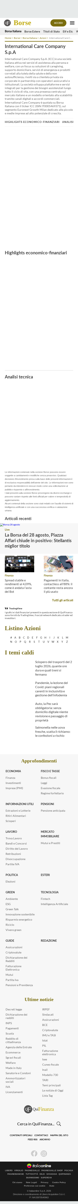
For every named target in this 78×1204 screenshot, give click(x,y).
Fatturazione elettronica (50, 1052)
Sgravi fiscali (13, 1057)
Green (10, 892)
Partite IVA (12, 864)
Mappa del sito (59, 1135)
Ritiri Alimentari (16, 815)
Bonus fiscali (48, 777)
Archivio (45, 1139)
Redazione (49, 940)
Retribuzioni (13, 853)
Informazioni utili (20, 804)
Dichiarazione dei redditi (16, 1016)
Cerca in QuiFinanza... (35, 1123)
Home (8, 37)
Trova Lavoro (14, 838)
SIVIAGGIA (51, 1174)
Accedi (58, 23)
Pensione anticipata (53, 810)
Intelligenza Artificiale (54, 904)
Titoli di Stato (51, 31)
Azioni (43, 37)
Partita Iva (12, 980)
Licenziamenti (14, 1092)
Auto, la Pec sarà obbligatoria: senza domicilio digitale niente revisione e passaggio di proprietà (51, 712)
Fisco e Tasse (50, 771)
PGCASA (68, 1171)
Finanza (9, 575)
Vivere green (13, 930)
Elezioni (10, 881)
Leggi (44, 783)
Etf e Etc (68, 31)
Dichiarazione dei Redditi (16, 959)
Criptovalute (13, 952)
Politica (12, 875)
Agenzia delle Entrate (19, 1047)
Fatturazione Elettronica (13, 967)
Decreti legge (14, 1009)
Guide (10, 940)
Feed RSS (32, 1139)
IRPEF (46, 1009)
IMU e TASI (49, 1035)
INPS (9, 1023)
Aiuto (51, 1186)
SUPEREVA (46, 1178)
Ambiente (12, 898)
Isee (44, 1059)
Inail (45, 1069)
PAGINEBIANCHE (15, 1174)
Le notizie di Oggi (52, 1090)
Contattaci (41, 1135)
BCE (45, 1025)
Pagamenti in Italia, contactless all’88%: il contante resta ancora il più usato (58, 585)
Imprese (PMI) (14, 788)
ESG (8, 904)
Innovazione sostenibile (20, 914)
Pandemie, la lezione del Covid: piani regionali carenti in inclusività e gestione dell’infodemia (51, 689)
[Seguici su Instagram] (44, 1153)
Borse (22, 23)
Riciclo (10, 924)
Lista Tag (47, 1095)
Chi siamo (17, 1182)
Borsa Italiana (13, 31)
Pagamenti (12, 1028)
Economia (13, 771)
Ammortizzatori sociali (15, 1080)
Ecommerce (13, 1052)
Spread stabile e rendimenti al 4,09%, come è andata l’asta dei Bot (18, 585)
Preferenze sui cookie (34, 1186)
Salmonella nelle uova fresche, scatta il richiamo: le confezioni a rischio (52, 731)
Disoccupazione (15, 859)
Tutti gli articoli (62, 600)
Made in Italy (14, 1068)
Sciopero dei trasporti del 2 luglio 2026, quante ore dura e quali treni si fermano (53, 668)
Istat (45, 1040)
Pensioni (47, 804)
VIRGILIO (18, 1171)
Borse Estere (32, 31)
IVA (8, 1086)
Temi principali (51, 1085)
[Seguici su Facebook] (34, 1153)
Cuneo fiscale (50, 1064)
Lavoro (11, 832)
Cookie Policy (59, 1182)
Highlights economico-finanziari (32, 122)
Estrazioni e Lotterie (18, 810)
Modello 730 (50, 1075)
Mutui (9, 974)
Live (7, 530)
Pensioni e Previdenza (19, 985)
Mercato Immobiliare (50, 834)
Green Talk (12, 909)
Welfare (11, 1062)
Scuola (10, 1033)
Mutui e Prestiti (50, 843)
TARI (45, 1080)
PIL (44, 1045)
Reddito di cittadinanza (13, 1040)
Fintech (45, 898)
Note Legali (31, 1182)
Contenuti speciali (21, 1135)
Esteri (45, 875)
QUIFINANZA (65, 1174)
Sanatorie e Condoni (18, 1073)
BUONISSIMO (32, 1178)
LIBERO (9, 1171)
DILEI (42, 1174)
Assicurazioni (14, 947)
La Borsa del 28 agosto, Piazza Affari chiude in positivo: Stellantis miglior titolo (38, 540)
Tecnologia (50, 892)
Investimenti (13, 783)
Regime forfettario (52, 793)
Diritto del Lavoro (17, 848)
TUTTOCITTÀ (32, 1174)
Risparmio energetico (19, 919)
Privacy (44, 1182)
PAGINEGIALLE (32, 1171)
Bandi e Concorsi (16, 843)
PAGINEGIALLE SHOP (52, 1171)
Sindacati (48, 1014)
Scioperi (11, 821)
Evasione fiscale (50, 788)
